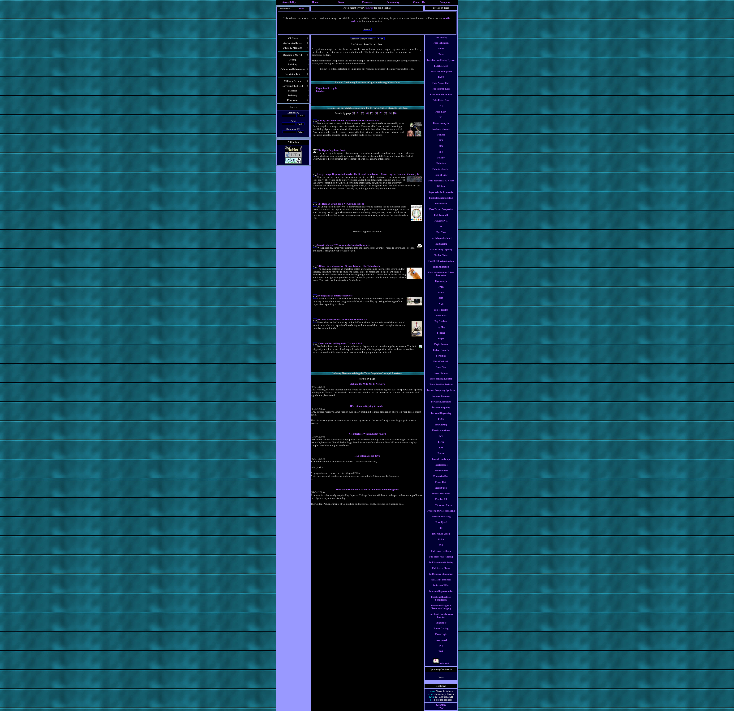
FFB (441, 152)
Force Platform (441, 373)
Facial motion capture (441, 71)
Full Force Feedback (441, 551)
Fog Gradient (440, 321)
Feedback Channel (441, 129)
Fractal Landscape (441, 459)
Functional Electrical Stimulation (441, 598)
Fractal (441, 453)
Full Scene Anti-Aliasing (441, 556)
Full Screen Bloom (441, 568)
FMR (441, 287)
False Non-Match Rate (441, 94)
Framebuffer (441, 488)
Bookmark (444, 663)
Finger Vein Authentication (441, 192)
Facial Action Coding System (441, 60)
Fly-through (441, 281)
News (341, 2)
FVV (441, 645)
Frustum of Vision (441, 533)
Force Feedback (441, 361)
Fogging (441, 332)
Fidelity (441, 157)
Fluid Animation (441, 266)
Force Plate (441, 367)
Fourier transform (441, 430)
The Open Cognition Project (332, 150)
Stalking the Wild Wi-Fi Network (367, 384)
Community (392, 2)
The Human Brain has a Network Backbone (340, 203)
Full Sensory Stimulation (441, 574)
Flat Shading (441, 243)
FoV (441, 436)
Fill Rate (441, 186)
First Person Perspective (441, 209)
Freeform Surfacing (441, 516)
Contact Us (419, 2)
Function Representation (441, 591)
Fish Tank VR (441, 215)
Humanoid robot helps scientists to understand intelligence (367, 489)
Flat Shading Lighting (441, 249)
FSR (441, 545)
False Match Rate (441, 88)
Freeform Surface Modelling (441, 510)
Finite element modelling (441, 198)
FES (441, 140)
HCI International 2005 (367, 456)
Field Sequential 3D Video (441, 180)
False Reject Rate (441, 100)
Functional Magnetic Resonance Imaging (441, 607)
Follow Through (441, 350)
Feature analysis (441, 123)
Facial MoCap (441, 65)
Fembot (441, 134)
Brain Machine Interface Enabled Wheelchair (342, 319)
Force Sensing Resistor (441, 378)
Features (367, 2)
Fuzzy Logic (441, 634)
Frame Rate (441, 482)
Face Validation (441, 43)
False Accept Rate (441, 83)
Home (315, 2)
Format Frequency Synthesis (441, 390)
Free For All (441, 499)
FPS (441, 447)
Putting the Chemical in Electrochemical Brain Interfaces (348, 120)
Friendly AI (441, 522)
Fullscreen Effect (441, 585)
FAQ (440, 707)
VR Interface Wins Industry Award (367, 434)
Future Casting (441, 628)
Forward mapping (441, 407)
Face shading (441, 37)
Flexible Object (441, 255)
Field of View (441, 175)
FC (441, 117)
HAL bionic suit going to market (367, 406)
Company (445, 2)
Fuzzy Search (440, 640)
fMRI (441, 292)
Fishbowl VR (440, 221)
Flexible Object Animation (441, 261)
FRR (441, 528)
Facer (441, 48)
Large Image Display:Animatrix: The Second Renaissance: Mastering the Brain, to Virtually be (368, 174)
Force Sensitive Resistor (441, 384)
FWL (441, 651)
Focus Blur (441, 315)
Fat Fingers (441, 111)
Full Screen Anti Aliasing (441, 562)
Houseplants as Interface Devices (334, 295)
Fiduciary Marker (441, 169)
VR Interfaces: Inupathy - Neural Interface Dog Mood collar (349, 266)
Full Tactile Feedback (441, 579)
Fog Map (441, 327)
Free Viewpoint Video (441, 505)
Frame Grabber (441, 476)
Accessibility (289, 2)
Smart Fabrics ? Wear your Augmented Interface (343, 245)
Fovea (441, 442)
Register (369, 7)
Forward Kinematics (441, 401)
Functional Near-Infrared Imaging (441, 615)
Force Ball (441, 355)
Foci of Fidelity (441, 310)
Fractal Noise (441, 465)
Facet (441, 54)
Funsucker (441, 622)
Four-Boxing (441, 424)
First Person (441, 203)
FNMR (441, 304)
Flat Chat (441, 232)
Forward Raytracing (441, 413)
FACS (441, 77)
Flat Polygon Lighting (441, 238)
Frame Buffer (441, 470)
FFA (441, 146)
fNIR (441, 298)
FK (441, 226)
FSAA (441, 539)
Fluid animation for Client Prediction (441, 274)
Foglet (441, 338)
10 (395, 113)
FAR (441, 106)
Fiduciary (441, 163)
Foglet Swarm (441, 344)
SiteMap (441, 705)
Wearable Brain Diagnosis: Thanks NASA (339, 343)
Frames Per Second (441, 493)
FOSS (441, 419)
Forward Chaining (441, 396)
